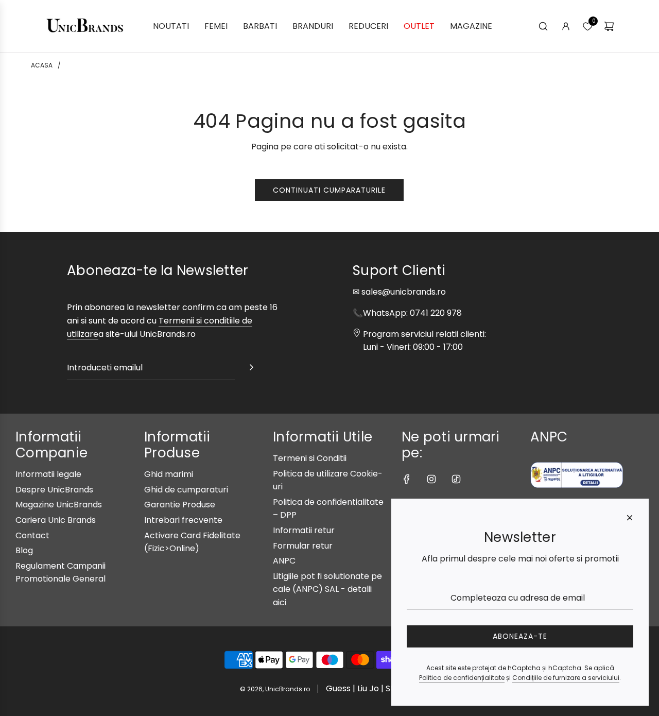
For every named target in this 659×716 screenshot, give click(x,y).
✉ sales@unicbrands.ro (399, 292)
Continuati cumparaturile (329, 190)
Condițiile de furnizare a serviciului (565, 677)
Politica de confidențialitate (462, 677)
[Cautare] (543, 26)
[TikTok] (456, 479)
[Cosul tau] (609, 26)
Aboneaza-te (520, 636)
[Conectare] (565, 26)
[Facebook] (406, 479)
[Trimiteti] (251, 369)
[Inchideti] (629, 517)
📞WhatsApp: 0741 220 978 (407, 313)
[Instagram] (431, 479)
